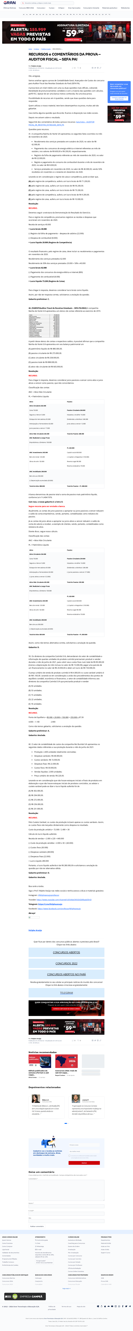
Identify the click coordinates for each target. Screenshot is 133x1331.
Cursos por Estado (74, 1262)
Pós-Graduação (73, 1252)
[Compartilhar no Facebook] (92, 68)
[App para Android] (109, 1306)
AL (27, 14)
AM (30, 14)
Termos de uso (66, 1306)
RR (93, 14)
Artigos (61, 8)
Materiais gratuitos (109, 8)
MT (64, 14)
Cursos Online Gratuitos (76, 1271)
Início (30, 49)
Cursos (51, 8)
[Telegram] (130, 1306)
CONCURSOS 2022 (66, 963)
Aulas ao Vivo (105, 1246)
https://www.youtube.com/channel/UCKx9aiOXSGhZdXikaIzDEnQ (64, 899)
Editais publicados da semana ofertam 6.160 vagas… (39, 1073)
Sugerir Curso (105, 1252)
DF (43, 14)
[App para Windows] (98, 1306)
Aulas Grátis (105, 1249)
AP (33, 14)
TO (109, 14)
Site (30, 1218)
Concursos (41, 8)
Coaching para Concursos (76, 1243)
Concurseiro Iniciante (91, 8)
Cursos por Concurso (75, 1256)
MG (57, 14)
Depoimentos (105, 1240)
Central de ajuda (42, 1240)
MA (53, 14)
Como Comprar (7, 1246)
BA (37, 14)
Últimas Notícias (9, 8)
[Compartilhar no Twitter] (95, 68)
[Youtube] (112, 1306)
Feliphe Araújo (46, 49)
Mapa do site (81, 1306)
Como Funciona (7, 1243)
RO (90, 14)
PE (74, 14)
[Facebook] (123, 1306)
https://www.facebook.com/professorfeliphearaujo (59, 908)
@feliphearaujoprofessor (48, 895)
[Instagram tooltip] (116, 1306)
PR (80, 14)
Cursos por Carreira (74, 1259)
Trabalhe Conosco (8, 1262)
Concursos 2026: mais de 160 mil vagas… (66, 1072)
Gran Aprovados (74, 8)
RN (86, 14)
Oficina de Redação (74, 1268)
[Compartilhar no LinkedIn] (97, 68)
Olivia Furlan (33, 1077)
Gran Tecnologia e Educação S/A (53, 1318)
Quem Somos (6, 1240)
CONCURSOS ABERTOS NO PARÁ (66, 974)
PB (70, 14)
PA (67, 14)
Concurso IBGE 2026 (26, 8)
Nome (31, 1203)
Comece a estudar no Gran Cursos (66, 1009)
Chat (38, 1243)
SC (99, 14)
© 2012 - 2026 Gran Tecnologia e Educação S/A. (20, 1306)
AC (24, 14)
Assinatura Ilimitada (74, 1240)
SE (102, 14)
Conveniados (6, 1256)
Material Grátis (106, 1243)
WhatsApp (40, 1246)
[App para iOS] (105, 1306)
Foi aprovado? (44, 1261)
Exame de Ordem (74, 1246)
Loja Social (5, 1249)
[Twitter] (126, 1306)
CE (40, 14)
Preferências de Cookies (10, 1265)
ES (46, 14)
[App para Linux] (101, 1306)
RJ (83, 14)
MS (61, 14)
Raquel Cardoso (60, 1075)
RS (96, 14)
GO (50, 14)
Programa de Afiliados (9, 1259)
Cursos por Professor (75, 1265)
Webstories (125, 8)
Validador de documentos (10, 1252)
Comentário (33, 1179)
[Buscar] (23, 3)
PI (76, 14)
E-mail (31, 1210)
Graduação (71, 1249)
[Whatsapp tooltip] (119, 1306)
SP (106, 14)
